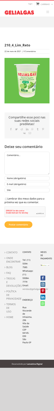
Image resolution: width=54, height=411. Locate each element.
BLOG (9, 267)
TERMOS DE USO (9, 308)
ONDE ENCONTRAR (9, 259)
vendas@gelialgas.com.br (35, 289)
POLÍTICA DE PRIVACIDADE (9, 295)
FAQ (8, 273)
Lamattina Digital (34, 364)
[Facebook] (42, 278)
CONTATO (9, 252)
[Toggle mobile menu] (48, 11)
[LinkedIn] (42, 297)
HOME (9, 317)
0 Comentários (30, 51)
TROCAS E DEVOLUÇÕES (9, 282)
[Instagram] (42, 284)
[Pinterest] (42, 290)
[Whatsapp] (42, 303)
